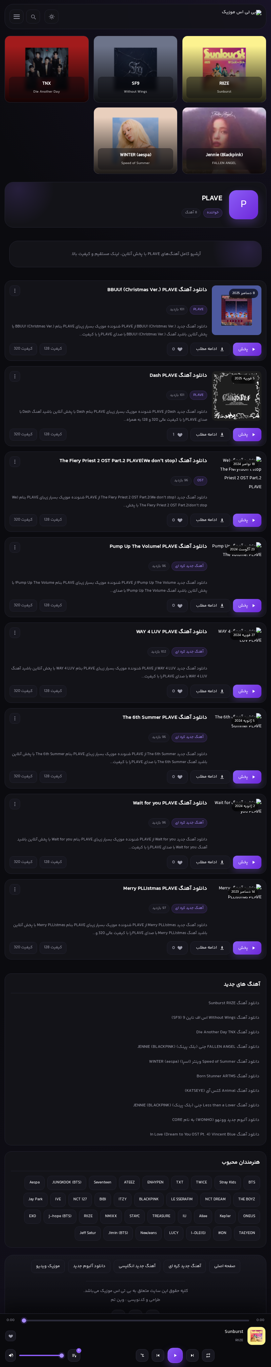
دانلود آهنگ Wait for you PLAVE (170, 803)
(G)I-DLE (198, 1233)
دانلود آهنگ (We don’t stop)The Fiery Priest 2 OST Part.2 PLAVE (133, 461)
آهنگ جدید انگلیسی (137, 1266)
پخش (243, 349)
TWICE (201, 1182)
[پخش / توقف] (175, 1355)
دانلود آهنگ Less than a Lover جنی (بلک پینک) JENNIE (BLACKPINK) (196, 1105)
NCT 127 (80, 1199)
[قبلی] (158, 1355)
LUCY (173, 1233)
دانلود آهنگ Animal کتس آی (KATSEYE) (222, 1091)
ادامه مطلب (206, 349)
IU (184, 1216)
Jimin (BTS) (118, 1233)
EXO (32, 1216)
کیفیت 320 (23, 349)
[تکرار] (208, 1355)
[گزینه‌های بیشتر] (15, 290)
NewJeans (148, 1233)
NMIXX (111, 1216)
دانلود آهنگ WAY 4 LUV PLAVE (171, 632)
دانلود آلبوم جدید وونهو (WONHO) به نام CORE (215, 1120)
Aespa (34, 1182)
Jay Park (35, 1199)
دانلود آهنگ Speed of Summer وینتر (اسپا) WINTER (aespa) (204, 1061)
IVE (58, 1199)
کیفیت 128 (53, 349)
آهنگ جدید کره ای (185, 1266)
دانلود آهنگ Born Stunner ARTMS (228, 1076)
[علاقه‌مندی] (10, 1336)
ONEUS (249, 1216)
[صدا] (10, 1355)
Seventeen (102, 1182)
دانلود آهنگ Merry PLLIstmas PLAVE (165, 888)
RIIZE (88, 1216)
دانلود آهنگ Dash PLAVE (178, 375)
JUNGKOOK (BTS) (66, 1182)
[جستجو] (33, 16)
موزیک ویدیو (48, 1266)
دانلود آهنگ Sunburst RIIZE (234, 1003)
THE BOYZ (246, 1199)
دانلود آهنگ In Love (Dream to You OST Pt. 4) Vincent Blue (204, 1134)
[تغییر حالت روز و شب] (51, 16)
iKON (222, 1233)
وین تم (117, 1300)
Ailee (203, 1216)
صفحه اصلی (224, 1266)
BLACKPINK (149, 1199)
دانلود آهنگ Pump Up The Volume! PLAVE (158, 546)
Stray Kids (227, 1182)
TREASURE (161, 1216)
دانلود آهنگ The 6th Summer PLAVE (165, 717)
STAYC (135, 1216)
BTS (252, 1182)
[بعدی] (192, 1355)
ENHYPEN (155, 1182)
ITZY (123, 1199)
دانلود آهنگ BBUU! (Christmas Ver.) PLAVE (157, 290)
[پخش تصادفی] (142, 1355)
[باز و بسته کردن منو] (16, 16)
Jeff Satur (88, 1233)
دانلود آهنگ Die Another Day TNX (227, 1032)
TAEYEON (247, 1233)
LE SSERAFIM (182, 1199)
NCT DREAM (215, 1199)
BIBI (102, 1199)
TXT (179, 1182)
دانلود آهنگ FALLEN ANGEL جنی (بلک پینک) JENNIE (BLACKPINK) (198, 1047)
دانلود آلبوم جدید (89, 1266)
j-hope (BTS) (60, 1216)
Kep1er (225, 1216)
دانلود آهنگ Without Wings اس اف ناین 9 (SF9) (215, 1017)
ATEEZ (129, 1182)
